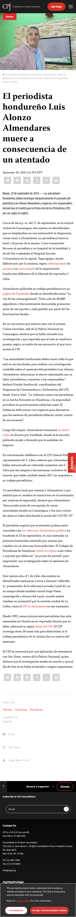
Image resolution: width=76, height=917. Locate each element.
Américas (21, 709)
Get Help (56, 6)
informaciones (57, 263)
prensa (7, 269)
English (7, 721)
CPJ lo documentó (34, 606)
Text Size (14, 747)
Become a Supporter (38, 786)
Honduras (36, 709)
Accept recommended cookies (49, 910)
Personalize (16, 910)
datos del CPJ (44, 626)
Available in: (10, 717)
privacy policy (23, 901)
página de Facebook (16, 294)
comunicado (27, 269)
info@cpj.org (9, 870)
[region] (38, 900)
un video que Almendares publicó (44, 530)
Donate (64, 786)
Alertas (9, 16)
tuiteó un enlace (46, 551)
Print (11, 734)
